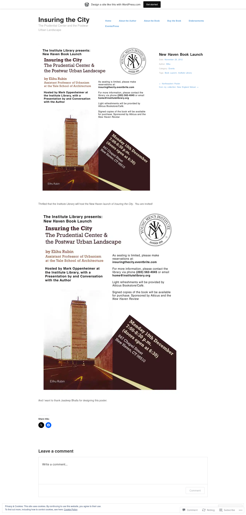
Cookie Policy (70, 509)
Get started (152, 4)
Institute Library (185, 72)
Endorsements (196, 21)
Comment (195, 490)
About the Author (127, 21)
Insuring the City (64, 19)
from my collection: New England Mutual (178, 86)
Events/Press (112, 26)
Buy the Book (174, 21)
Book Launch (171, 72)
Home (108, 21)
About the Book (152, 21)
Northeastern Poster (169, 83)
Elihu (168, 63)
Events (172, 68)
